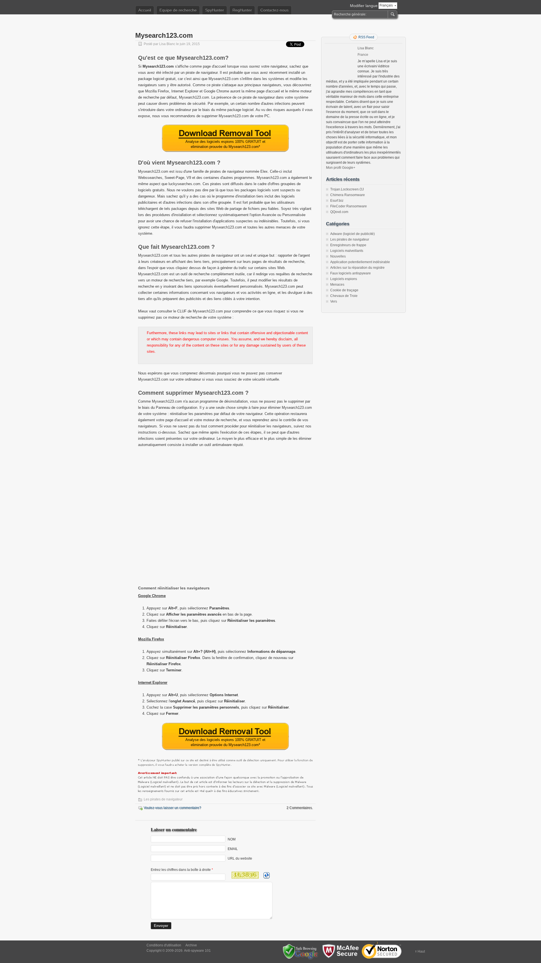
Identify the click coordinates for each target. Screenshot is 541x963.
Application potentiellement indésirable (360, 262)
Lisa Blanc (167, 44)
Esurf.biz (336, 201)
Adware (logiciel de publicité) (352, 234)
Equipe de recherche (178, 10)
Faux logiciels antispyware (350, 273)
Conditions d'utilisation (164, 945)
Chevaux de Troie (344, 296)
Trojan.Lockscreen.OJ (347, 189)
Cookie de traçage (344, 290)
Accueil (144, 10)
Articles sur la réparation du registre (357, 268)
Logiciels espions (343, 279)
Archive (191, 945)
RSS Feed (366, 37)
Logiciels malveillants (346, 251)
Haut (421, 951)
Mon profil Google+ (340, 168)
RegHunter (242, 10)
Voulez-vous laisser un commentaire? (172, 808)
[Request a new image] (266, 875)
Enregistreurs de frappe (348, 245)
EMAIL (233, 849)
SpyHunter (214, 10)
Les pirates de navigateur (163, 799)
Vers (333, 301)
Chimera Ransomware (347, 195)
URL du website (240, 858)
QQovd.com (339, 212)
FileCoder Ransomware (348, 206)
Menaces (337, 285)
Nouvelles (338, 256)
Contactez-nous (274, 10)
